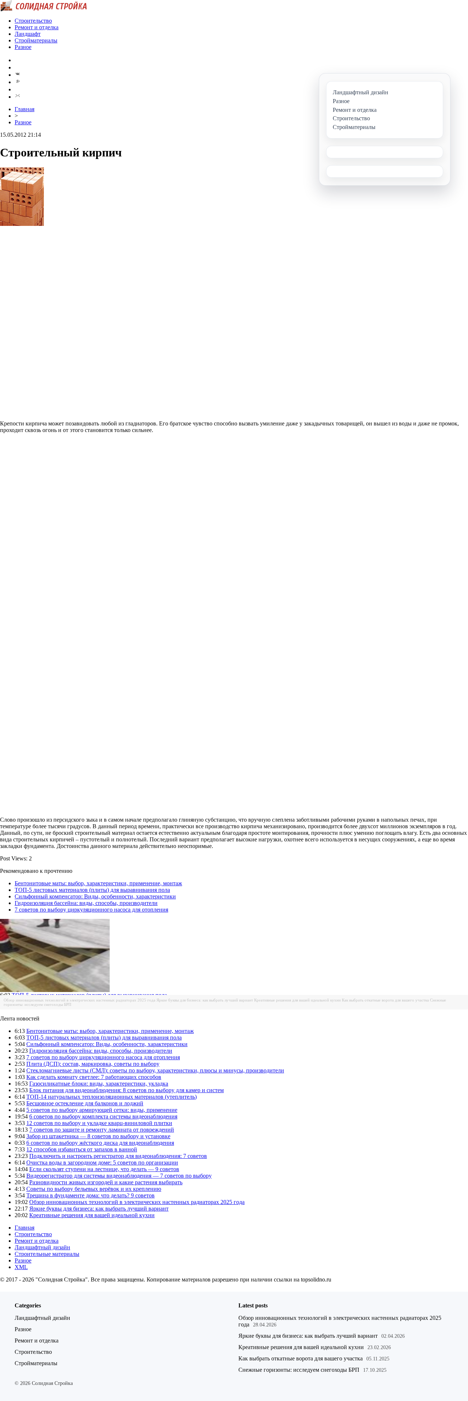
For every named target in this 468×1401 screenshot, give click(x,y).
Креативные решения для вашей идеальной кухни (297, 1000)
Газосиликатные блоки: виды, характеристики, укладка (98, 1083)
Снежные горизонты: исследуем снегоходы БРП (298, 1370)
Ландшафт (28, 34)
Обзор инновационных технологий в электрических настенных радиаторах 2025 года (79, 1000)
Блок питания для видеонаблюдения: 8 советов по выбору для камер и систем (126, 1090)
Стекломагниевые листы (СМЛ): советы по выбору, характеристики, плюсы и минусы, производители (155, 1070)
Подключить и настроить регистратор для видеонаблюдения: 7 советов (118, 1156)
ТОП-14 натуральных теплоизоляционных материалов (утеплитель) (111, 1097)
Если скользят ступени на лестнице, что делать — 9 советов (104, 1169)
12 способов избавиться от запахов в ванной (81, 1149)
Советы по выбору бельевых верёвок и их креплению (93, 1189)
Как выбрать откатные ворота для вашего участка (385, 1000)
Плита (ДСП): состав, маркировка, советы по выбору (92, 1064)
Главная (24, 109)
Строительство (33, 21)
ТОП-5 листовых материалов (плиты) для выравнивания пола (92, 890)
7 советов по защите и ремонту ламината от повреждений (101, 1130)
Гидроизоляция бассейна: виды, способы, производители (86, 903)
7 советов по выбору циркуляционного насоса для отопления (91, 909)
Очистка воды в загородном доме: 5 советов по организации (102, 1162)
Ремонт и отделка (36, 27)
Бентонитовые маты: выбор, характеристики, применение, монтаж (98, 883)
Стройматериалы (36, 40)
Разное (23, 47)
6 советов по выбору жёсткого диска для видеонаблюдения (100, 1143)
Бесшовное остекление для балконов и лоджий (84, 1103)
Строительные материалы (47, 1254)
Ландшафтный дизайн (42, 1247)
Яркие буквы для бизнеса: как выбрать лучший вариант (204, 1000)
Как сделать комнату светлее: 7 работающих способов (93, 1077)
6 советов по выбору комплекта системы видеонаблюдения (103, 1116)
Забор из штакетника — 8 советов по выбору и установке (98, 1136)
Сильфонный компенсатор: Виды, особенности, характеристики (95, 896)
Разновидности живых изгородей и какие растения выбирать (105, 1182)
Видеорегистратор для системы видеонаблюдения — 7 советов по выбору (119, 1176)
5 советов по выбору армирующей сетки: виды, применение (101, 1110)
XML (21, 1267)
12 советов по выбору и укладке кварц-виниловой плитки (99, 1123)
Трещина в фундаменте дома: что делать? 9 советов (90, 1195)
